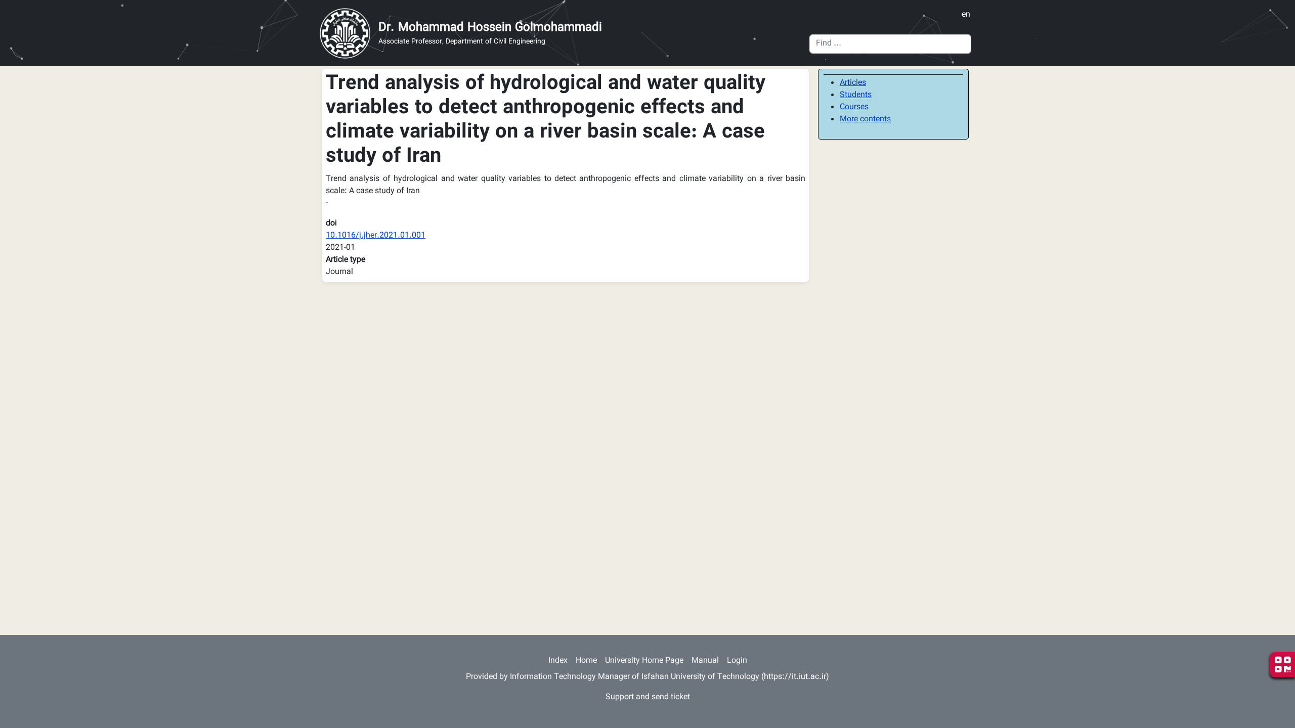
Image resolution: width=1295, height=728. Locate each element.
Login (737, 661)
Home (586, 661)
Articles (853, 83)
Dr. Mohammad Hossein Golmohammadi (490, 27)
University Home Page (644, 661)
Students (856, 95)
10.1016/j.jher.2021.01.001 (375, 236)
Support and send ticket (648, 697)
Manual (705, 661)
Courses (854, 107)
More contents (865, 119)
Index (558, 661)
